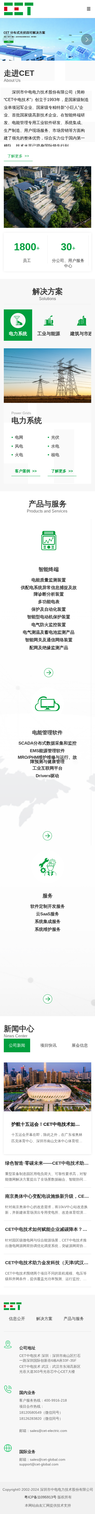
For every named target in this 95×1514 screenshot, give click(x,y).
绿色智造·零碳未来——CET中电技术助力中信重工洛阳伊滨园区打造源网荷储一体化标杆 (47, 1163)
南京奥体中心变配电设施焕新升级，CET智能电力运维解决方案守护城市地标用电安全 (47, 1196)
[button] (86, 39)
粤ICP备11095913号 (40, 1497)
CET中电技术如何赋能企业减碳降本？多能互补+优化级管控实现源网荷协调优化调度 (47, 1229)
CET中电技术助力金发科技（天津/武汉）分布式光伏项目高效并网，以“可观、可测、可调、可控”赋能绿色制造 (47, 1262)
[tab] (18, 325)
